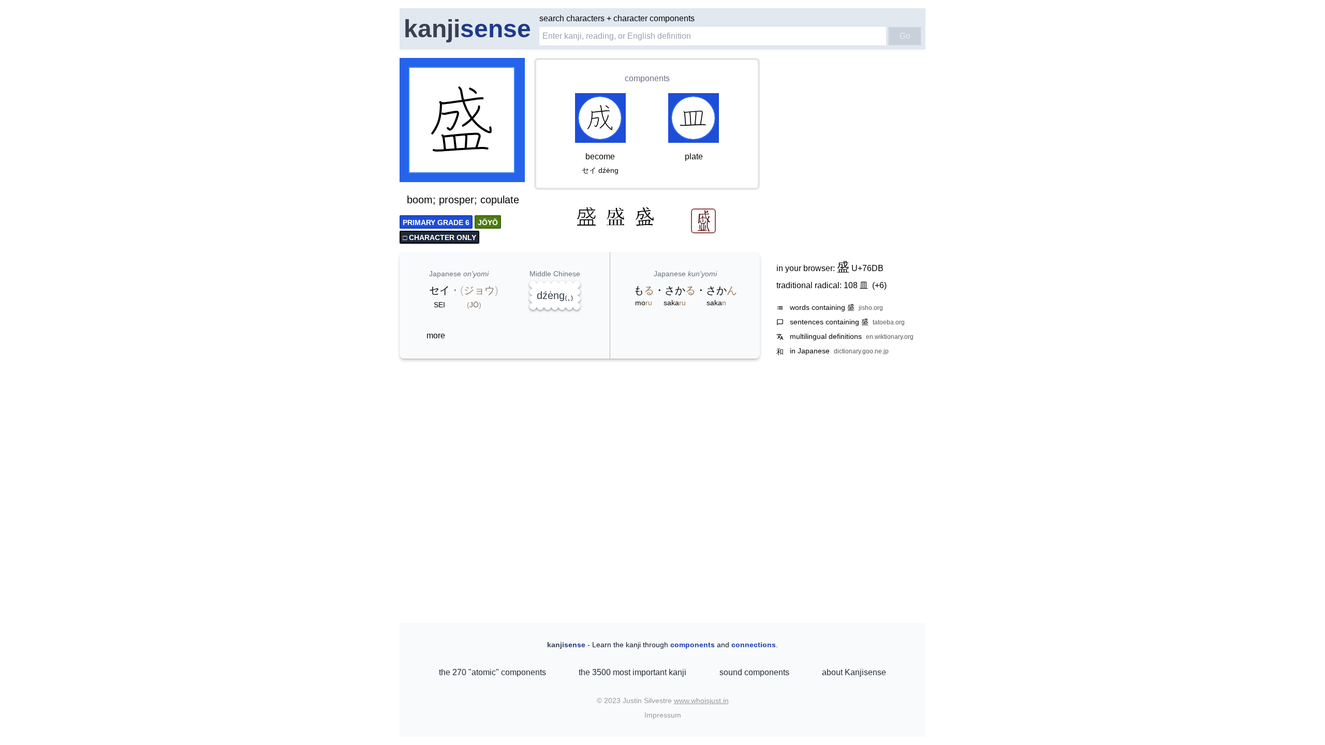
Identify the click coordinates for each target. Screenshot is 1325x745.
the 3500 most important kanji (632, 672)
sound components (754, 672)
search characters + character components (617, 18)
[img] (463, 121)
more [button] (435, 335)
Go (905, 36)
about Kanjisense (854, 672)
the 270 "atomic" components (492, 672)
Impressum (662, 715)
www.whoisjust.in (701, 700)
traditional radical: (831, 285)
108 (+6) (865, 285)
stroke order (496, 175)
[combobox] (712, 36)
